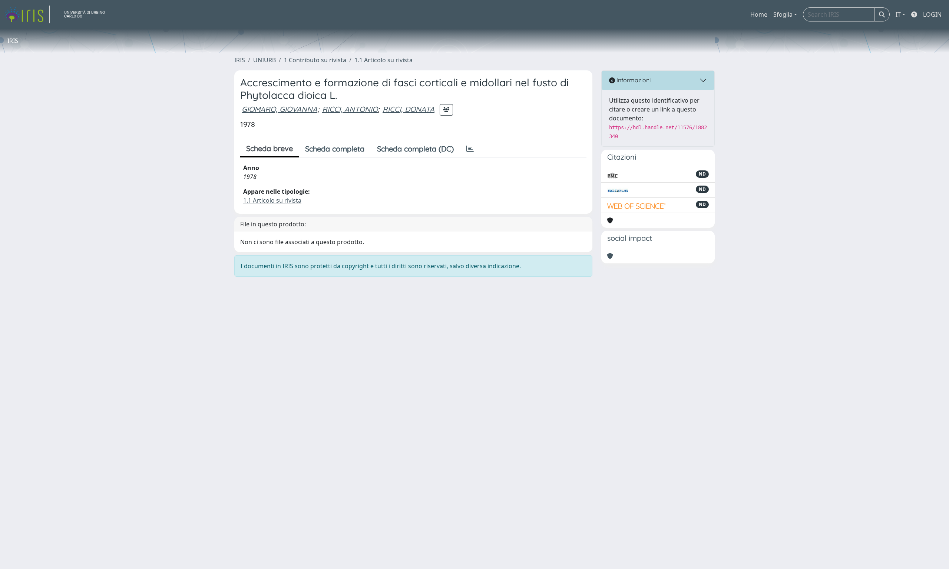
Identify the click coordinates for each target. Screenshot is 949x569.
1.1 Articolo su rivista (383, 60)
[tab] (470, 149)
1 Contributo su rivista (315, 60)
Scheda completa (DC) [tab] (415, 148)
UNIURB (264, 60)
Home (758, 14)
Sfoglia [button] (783, 14)
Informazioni (633, 80)
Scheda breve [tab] (269, 148)
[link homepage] (27, 14)
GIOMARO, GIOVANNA (279, 109)
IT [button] (898, 14)
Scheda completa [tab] (334, 148)
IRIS (239, 60)
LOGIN (932, 14)
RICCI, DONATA (408, 109)
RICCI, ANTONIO (350, 109)
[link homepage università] (87, 14)
